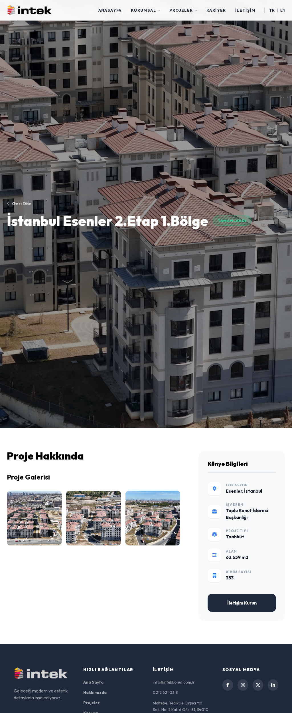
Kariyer (216, 10)
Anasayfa (110, 10)
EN (282, 10)
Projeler (181, 10)
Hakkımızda (95, 692)
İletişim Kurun (242, 603)
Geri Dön (21, 203)
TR (272, 10)
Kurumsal (143, 10)
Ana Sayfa (93, 682)
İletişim (245, 10)
